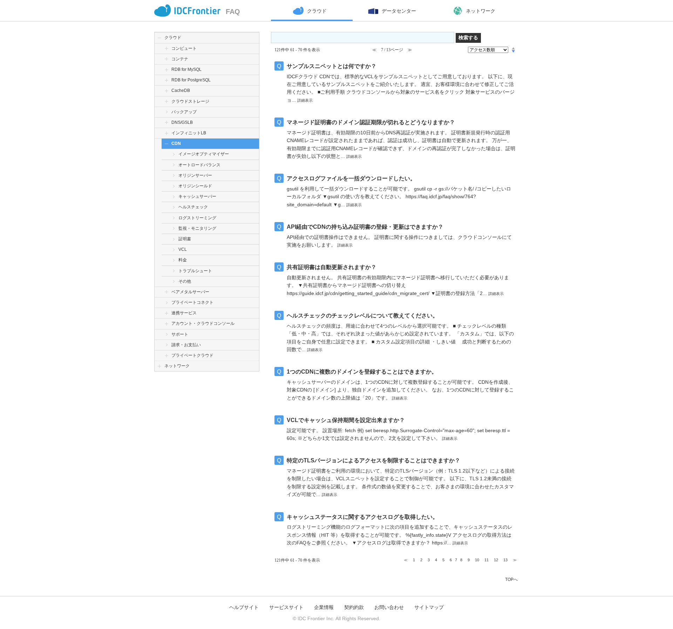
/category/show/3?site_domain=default (159, 37)
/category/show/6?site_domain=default (166, 48)
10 (477, 560)
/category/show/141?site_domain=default (166, 80)
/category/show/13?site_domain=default (166, 143)
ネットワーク (177, 365)
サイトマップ (429, 607)
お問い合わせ (389, 607)
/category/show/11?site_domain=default (166, 122)
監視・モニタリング (197, 228)
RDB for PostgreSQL (191, 80)
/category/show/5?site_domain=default (159, 366)
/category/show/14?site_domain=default (166, 292)
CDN (176, 143)
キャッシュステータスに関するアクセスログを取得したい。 (362, 517)
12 (496, 560)
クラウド (172, 37)
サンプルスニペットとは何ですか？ (331, 66)
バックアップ (184, 111)
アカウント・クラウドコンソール (202, 323)
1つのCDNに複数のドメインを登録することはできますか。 (362, 372)
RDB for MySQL (186, 69)
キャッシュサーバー (197, 196)
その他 (184, 281)
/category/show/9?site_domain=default (166, 90)
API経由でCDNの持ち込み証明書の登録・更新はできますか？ (365, 227)
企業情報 (324, 607)
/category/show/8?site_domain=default (166, 69)
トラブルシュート (195, 270)
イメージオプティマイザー (203, 154)
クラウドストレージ (190, 101)
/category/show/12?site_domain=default (166, 133)
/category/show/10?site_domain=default (166, 101)
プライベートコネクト (192, 302)
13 (505, 560)
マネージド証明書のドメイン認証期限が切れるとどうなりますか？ (371, 122)
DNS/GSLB (182, 122)
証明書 (184, 238)
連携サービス (184, 312)
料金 (182, 259)
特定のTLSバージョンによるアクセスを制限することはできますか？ (373, 460)
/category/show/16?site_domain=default (166, 313)
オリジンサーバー (195, 175)
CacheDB (180, 90)
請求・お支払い (186, 344)
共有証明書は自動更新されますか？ (331, 267)
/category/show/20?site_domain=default (166, 355)
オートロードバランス (199, 164)
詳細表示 (305, 100)
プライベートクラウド (192, 355)
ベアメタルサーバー (190, 291)
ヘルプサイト (244, 607)
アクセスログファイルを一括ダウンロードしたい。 (351, 178)
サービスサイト (286, 607)
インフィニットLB (188, 133)
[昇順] (513, 48)
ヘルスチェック (193, 207)
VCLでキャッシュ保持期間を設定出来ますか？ (346, 420)
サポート (179, 334)
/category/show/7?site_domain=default (166, 59)
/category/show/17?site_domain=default (166, 323)
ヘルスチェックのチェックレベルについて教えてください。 (362, 316)
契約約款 (354, 607)
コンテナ (179, 58)
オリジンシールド (195, 185)
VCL (182, 249)
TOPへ (511, 579)
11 (486, 560)
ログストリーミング (197, 217)
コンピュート (184, 48)
